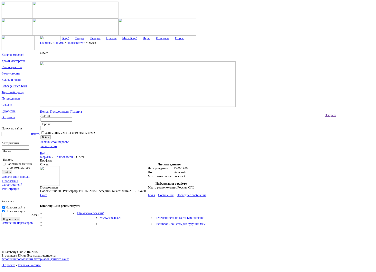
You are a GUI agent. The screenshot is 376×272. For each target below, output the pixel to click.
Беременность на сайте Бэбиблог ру (179, 217)
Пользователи (63, 157)
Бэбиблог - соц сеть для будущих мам (180, 223)
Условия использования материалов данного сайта (35, 259)
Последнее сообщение (191, 195)
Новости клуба (15, 211)
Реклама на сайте (29, 265)
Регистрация (10, 188)
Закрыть (330, 115)
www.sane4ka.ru (110, 217)
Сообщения (166, 195)
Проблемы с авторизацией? (12, 182)
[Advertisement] (352, 99)
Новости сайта (15, 207)
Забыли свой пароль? (16, 176)
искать (35, 134)
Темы (151, 195)
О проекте (8, 265)
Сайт (43, 195)
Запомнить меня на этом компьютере (20, 165)
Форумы (45, 157)
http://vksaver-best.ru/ (90, 213)
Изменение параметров (17, 222)
